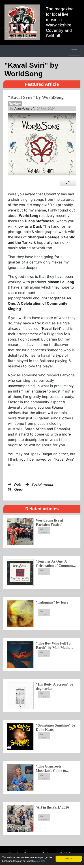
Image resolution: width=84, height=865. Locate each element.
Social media (42, 484)
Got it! (68, 858)
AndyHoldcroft (24, 108)
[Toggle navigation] (74, 51)
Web (17, 484)
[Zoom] (68, 182)
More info (40, 861)
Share (18, 490)
